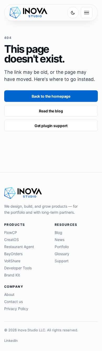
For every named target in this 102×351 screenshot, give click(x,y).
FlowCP (10, 232)
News (59, 239)
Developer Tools (18, 268)
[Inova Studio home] (28, 12)
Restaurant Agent (19, 246)
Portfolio (62, 246)
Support (62, 261)
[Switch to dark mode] (73, 12)
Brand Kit (12, 275)
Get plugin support (51, 125)
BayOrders (13, 254)
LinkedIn (11, 340)
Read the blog (51, 111)
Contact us (13, 301)
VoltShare (12, 261)
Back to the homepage (51, 96)
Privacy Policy (16, 308)
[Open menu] (86, 12)
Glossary (62, 254)
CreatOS (11, 239)
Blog (58, 232)
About (9, 294)
